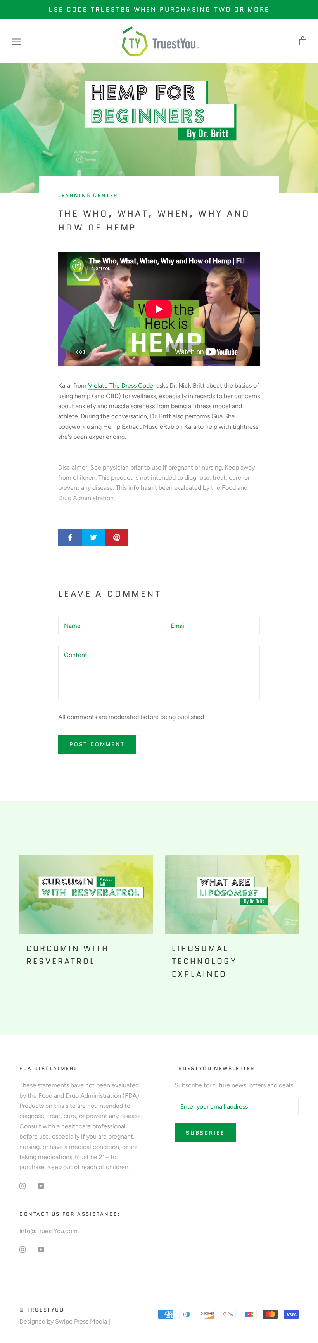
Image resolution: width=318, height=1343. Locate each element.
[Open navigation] (16, 41)
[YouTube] (41, 1185)
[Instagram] (22, 1185)
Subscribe (205, 1133)
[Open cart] (302, 41)
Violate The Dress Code (120, 385)
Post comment (97, 744)
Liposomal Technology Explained (204, 961)
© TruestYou (41, 1310)
